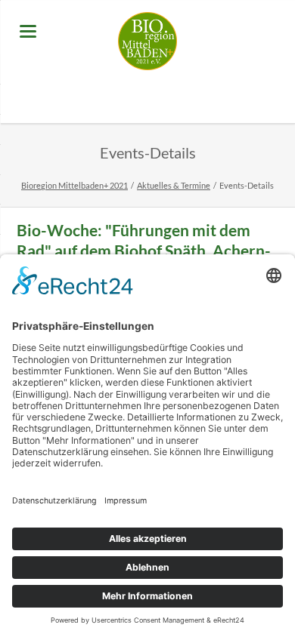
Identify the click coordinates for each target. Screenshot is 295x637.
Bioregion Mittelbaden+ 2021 (74, 185)
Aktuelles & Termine (173, 185)
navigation (28, 31)
